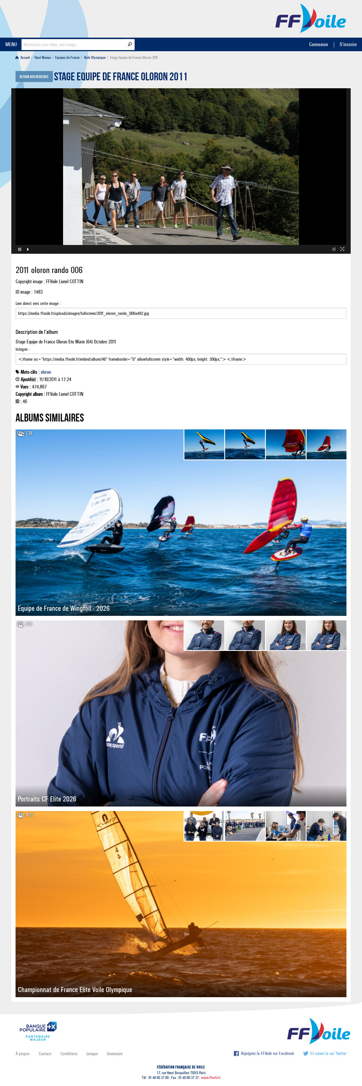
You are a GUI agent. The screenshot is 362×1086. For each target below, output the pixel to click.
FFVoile (310, 18)
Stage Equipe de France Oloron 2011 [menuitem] (134, 57)
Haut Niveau (43, 57)
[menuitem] (24, 57)
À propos (23, 1053)
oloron (46, 372)
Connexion (318, 44)
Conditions (69, 1053)
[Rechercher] (130, 44)
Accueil (25, 57)
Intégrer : (23, 349)
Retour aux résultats (34, 77)
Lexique (92, 1053)
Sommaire (114, 1053)
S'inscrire (348, 44)
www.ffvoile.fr (211, 1077)
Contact (45, 1053)
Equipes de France (67, 57)
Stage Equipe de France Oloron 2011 (121, 78)
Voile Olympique (94, 57)
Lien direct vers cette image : (38, 303)
